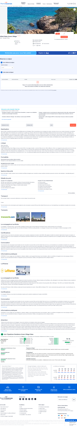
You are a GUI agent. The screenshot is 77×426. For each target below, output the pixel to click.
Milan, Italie (29, 367)
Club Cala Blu (4, 371)
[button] (7, 388)
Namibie (32, 371)
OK (74, 399)
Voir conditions (54, 90)
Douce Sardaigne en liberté (10, 368)
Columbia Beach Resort (13, 378)
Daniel (22, 368)
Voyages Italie (10, 6)
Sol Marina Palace (17, 376)
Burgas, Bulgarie (31, 376)
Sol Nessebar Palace (7, 377)
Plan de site (3, 414)
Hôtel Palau (20, 6)
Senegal (29, 371)
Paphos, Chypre (45, 374)
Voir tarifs (73, 125)
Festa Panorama (10, 376)
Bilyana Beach (15, 374)
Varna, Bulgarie (36, 375)
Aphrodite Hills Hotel (5, 378)
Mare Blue (8, 369)
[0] (73, 3)
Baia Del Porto (9, 371)
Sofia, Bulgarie (30, 375)
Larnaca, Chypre (39, 374)
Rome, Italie (45, 367)
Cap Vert (38, 371)
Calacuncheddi (17, 368)
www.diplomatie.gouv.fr (70, 173)
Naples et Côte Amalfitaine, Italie (37, 367)
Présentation (5, 125)
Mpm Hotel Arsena (8, 374)
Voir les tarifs (64, 36)
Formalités (29, 125)
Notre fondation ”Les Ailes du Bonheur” (8, 413)
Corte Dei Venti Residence (6, 372)
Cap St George (21, 377)
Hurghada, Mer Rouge (31, 374)
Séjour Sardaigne (15, 6)
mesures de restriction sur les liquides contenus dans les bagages (32, 322)
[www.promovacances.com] (6, 3)
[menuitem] (23, 3)
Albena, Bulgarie (42, 375)
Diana (17, 369)
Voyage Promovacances (3, 6)
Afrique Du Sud (43, 371)
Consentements (23, 413)
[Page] (20, 399)
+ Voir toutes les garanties (6, 119)
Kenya (36, 371)
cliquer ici (27, 345)
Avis (51, 125)
